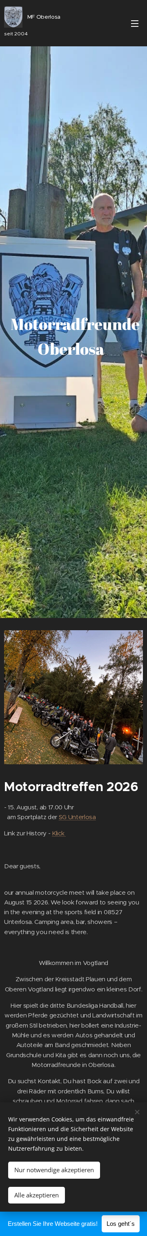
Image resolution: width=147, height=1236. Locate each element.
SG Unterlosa (77, 817)
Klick (59, 833)
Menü (135, 23)
